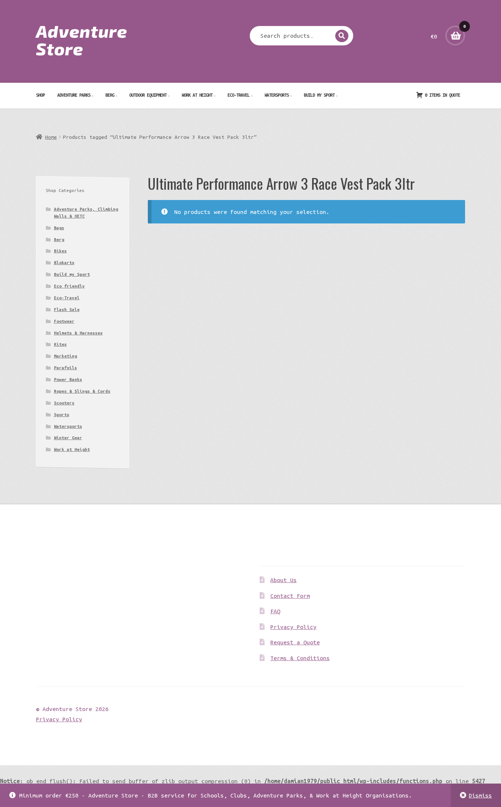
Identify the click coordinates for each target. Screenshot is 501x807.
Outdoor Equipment (148, 94)
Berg (109, 94)
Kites (60, 344)
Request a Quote (295, 642)
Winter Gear (68, 437)
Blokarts (64, 262)
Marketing (65, 355)
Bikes (60, 250)
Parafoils (65, 367)
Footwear (64, 321)
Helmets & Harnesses (78, 332)
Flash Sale (67, 309)
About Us (283, 580)
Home (51, 137)
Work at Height (197, 94)
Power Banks (68, 379)
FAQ (275, 611)
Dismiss (480, 795)
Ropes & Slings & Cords (82, 391)
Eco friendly (69, 286)
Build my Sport (319, 94)
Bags (59, 227)
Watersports (276, 94)
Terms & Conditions (300, 658)
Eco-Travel (238, 94)
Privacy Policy (293, 626)
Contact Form (290, 595)
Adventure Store (81, 40)
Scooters (64, 402)
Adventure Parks (73, 94)
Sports (61, 414)
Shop (40, 94)
